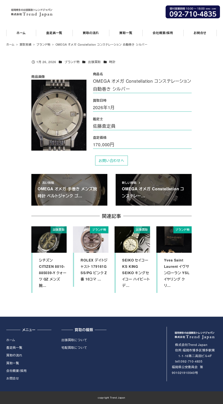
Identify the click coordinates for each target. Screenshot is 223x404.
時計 (112, 62)
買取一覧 (12, 363)
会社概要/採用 (16, 370)
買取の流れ (14, 355)
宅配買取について (74, 347)
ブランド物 (72, 62)
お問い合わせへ (111, 160)
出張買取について (74, 340)
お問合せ (12, 378)
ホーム (10, 340)
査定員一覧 (14, 347)
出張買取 (94, 62)
